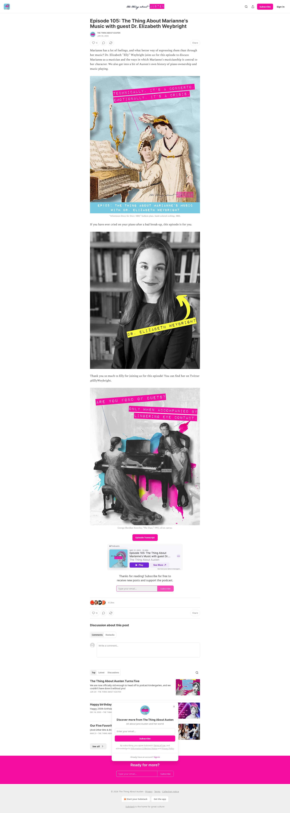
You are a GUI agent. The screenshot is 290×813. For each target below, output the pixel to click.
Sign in (281, 6)
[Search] (246, 7)
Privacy (148, 791)
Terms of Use (159, 745)
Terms (157, 791)
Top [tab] (93, 672)
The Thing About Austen (108, 33)
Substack (130, 806)
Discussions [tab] (113, 672)
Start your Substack (137, 799)
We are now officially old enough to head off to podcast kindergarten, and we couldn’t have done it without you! (130, 687)
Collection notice (170, 791)
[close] (174, 706)
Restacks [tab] (110, 635)
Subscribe (265, 6)
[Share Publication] (253, 7)
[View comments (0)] (104, 43)
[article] (145, 688)
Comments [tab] (97, 635)
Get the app (160, 799)
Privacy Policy (168, 748)
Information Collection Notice (144, 748)
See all (96, 746)
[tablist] (103, 635)
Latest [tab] (101, 672)
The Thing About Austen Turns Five (114, 681)
